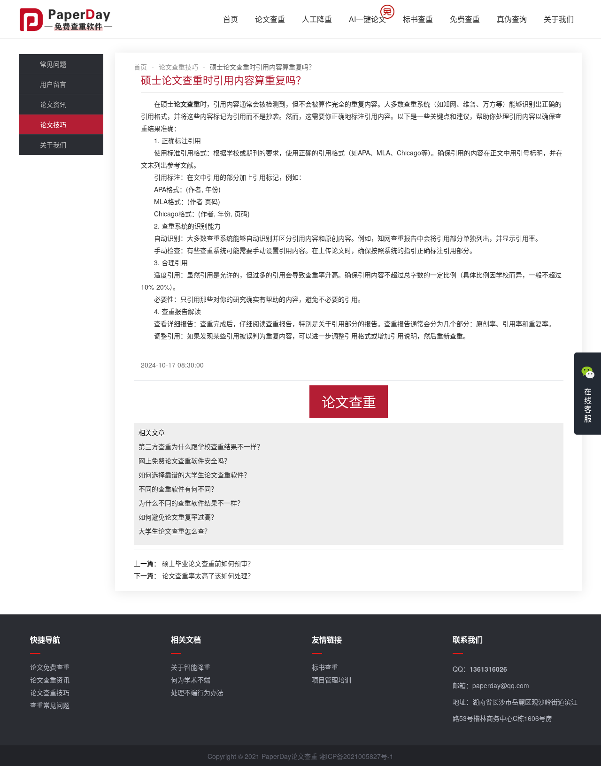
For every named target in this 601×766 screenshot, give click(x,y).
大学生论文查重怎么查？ (175, 531)
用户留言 (53, 84)
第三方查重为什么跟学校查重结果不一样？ (201, 446)
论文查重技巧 (178, 66)
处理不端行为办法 (197, 692)
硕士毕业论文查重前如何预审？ (208, 563)
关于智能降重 (190, 667)
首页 (230, 19)
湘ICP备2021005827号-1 (356, 756)
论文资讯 (53, 104)
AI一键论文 (367, 19)
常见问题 (53, 64)
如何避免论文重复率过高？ (178, 516)
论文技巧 (53, 124)
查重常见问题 (49, 705)
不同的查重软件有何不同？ (178, 488)
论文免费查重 (49, 667)
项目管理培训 (331, 679)
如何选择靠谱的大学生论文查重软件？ (194, 474)
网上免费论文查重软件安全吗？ (185, 460)
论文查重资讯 (49, 679)
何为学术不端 (190, 679)
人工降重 (317, 19)
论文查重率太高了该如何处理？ (208, 575)
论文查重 (270, 19)
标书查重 (418, 19)
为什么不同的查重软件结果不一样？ (191, 502)
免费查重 (465, 19)
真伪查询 (512, 19)
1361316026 (488, 669)
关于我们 (559, 19)
